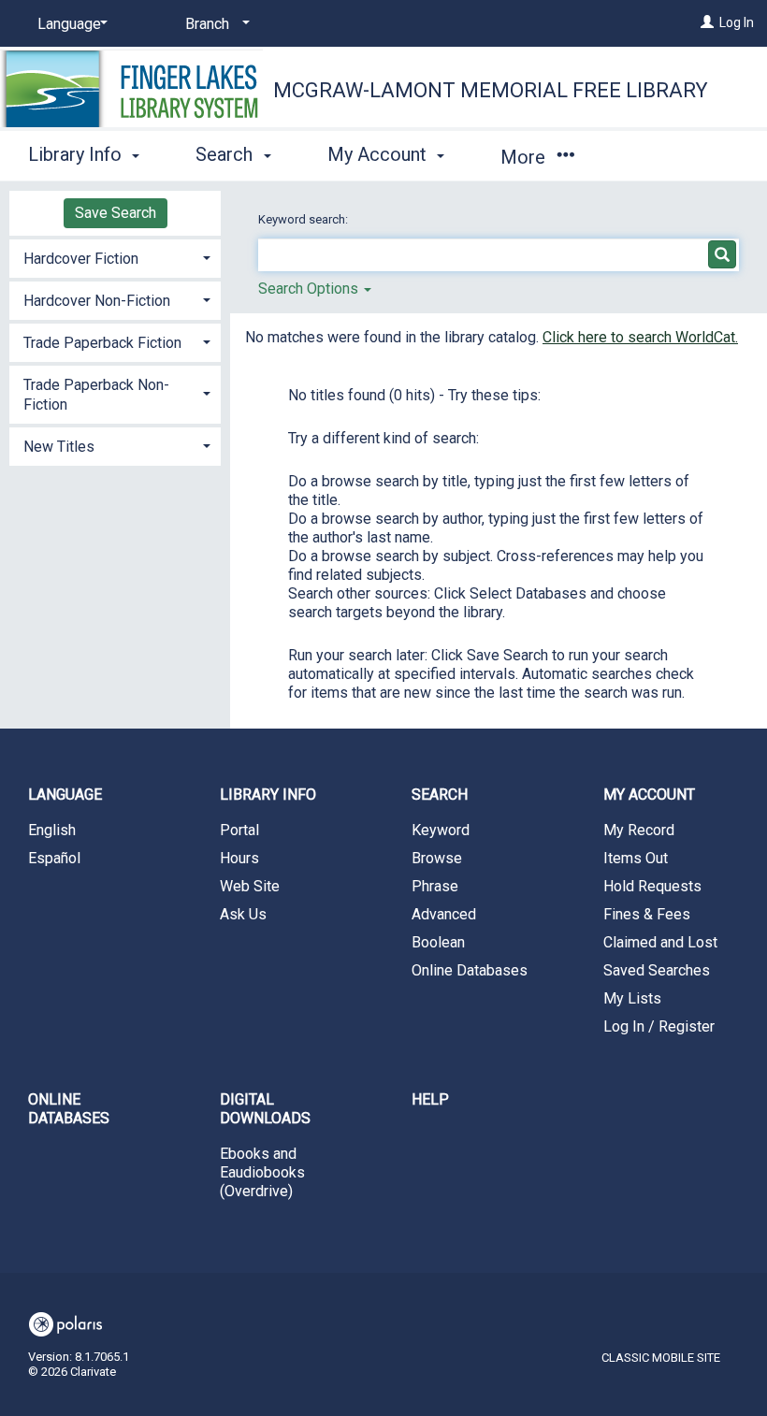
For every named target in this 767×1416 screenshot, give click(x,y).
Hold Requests (652, 886)
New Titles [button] (58, 446)
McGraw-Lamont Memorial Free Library (490, 90)
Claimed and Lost (660, 942)
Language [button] (65, 794)
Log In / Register (659, 1026)
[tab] (115, 257)
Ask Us (243, 914)
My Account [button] (379, 154)
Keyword (441, 830)
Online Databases (470, 970)
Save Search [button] (115, 213)
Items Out (635, 858)
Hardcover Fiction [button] (80, 258)
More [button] (525, 157)
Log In (736, 22)
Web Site (250, 886)
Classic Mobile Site (660, 1358)
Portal (239, 830)
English (52, 830)
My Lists (632, 998)
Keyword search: (304, 219)
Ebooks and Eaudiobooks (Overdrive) (262, 1172)
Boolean (438, 942)
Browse (437, 858)
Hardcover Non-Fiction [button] (96, 301)
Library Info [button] (77, 154)
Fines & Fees (646, 914)
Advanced (444, 914)
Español (54, 858)
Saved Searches (656, 970)
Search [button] (226, 154)
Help (430, 1099)
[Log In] (707, 22)
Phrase (435, 886)
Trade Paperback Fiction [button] (102, 343)
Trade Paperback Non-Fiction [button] (96, 394)
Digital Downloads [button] (265, 1109)
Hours (239, 858)
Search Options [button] (310, 288)
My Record (638, 830)
